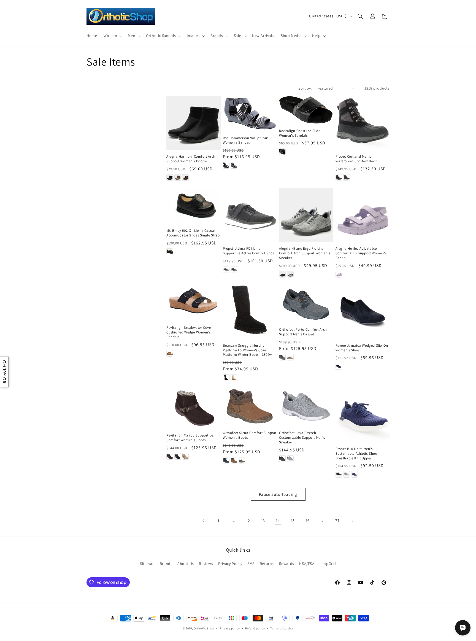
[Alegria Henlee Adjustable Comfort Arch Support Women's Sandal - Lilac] (339, 274)
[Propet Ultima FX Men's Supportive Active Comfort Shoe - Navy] (234, 269)
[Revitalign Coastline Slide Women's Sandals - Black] (282, 151)
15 (293, 520)
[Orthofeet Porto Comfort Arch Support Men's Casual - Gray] (282, 357)
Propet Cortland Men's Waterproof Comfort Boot (356, 158)
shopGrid (328, 563)
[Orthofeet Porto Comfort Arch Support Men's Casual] (306, 303)
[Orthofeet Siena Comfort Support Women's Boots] (250, 407)
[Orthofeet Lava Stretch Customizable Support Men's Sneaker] (306, 407)
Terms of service (281, 628)
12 (248, 520)
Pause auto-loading (278, 494)
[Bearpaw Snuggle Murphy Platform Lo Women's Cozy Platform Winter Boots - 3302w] (250, 311)
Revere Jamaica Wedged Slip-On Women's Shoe (362, 347)
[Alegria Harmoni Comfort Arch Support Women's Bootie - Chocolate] (185, 177)
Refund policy (255, 628)
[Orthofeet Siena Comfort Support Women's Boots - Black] (226, 460)
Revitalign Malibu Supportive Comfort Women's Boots (189, 437)
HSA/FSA (306, 563)
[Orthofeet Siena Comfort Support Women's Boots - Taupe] (242, 460)
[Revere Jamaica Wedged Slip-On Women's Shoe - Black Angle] (339, 366)
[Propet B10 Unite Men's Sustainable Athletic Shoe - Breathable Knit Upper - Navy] (354, 474)
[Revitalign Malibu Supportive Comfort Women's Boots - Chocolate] (169, 456)
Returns (267, 563)
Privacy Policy (230, 563)
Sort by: (305, 88)
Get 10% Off (4, 371)
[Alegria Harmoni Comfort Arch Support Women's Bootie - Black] (169, 177)
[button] (112, 35)
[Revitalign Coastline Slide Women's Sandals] (306, 110)
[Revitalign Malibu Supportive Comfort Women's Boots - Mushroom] (185, 456)
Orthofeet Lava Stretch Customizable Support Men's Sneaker (302, 438)
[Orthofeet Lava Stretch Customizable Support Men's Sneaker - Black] (282, 458)
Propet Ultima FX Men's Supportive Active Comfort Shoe (249, 250)
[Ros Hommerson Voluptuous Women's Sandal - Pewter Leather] (234, 165)
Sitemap (147, 563)
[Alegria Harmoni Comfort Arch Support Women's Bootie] (193, 123)
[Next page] (352, 521)
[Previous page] (204, 521)
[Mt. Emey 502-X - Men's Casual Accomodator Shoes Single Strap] (193, 206)
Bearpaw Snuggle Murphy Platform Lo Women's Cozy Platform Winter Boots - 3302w (247, 350)
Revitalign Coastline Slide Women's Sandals (299, 133)
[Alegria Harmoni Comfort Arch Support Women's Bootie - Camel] (177, 177)
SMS (251, 563)
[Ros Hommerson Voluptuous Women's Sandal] (250, 113)
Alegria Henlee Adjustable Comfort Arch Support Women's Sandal (361, 253)
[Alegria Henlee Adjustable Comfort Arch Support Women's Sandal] (363, 215)
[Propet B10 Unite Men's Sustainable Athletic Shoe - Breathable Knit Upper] (363, 415)
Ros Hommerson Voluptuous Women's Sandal (246, 140)
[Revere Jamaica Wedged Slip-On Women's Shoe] (363, 311)
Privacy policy (230, 628)
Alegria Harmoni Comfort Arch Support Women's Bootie (190, 158)
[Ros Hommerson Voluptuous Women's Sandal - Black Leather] (226, 165)
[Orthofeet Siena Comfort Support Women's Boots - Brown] (234, 460)
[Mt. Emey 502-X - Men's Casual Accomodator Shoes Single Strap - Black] (169, 251)
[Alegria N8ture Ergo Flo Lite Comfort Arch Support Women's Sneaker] (306, 215)
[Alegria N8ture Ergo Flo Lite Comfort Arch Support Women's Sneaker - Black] (282, 274)
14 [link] (278, 520)
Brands (166, 563)
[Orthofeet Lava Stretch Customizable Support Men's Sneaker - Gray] (290, 458)
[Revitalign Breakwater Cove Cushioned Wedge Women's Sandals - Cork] (169, 353)
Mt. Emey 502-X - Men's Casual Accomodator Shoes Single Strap (193, 233)
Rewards (286, 563)
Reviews (206, 563)
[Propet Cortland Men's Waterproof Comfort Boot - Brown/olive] (346, 177)
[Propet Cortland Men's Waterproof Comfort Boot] (363, 123)
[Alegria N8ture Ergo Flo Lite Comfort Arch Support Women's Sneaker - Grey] (290, 274)
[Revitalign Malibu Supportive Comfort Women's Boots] (193, 408)
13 (263, 520)
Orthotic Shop (204, 628)
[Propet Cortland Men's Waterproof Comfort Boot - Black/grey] (339, 177)
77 (337, 520)
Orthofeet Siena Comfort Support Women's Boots (250, 435)
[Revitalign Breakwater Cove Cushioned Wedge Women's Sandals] (193, 302)
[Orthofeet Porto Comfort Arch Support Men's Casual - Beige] (290, 357)
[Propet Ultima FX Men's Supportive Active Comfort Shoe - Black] (226, 269)
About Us (185, 563)
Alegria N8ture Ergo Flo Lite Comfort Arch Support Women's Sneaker (304, 253)
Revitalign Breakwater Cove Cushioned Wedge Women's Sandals (188, 332)
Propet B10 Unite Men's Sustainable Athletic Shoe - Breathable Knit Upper (357, 453)
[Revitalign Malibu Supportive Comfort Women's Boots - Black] (177, 456)
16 (308, 520)
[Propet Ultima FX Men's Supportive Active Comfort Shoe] (250, 215)
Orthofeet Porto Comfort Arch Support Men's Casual (303, 331)
